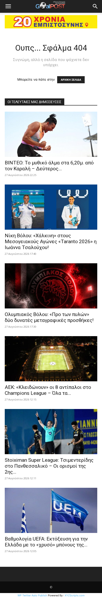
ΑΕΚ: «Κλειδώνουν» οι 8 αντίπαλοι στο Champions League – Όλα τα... (48, 390)
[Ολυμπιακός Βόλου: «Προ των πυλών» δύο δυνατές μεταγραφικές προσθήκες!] (51, 285)
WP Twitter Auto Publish (32, 595)
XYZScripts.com (75, 595)
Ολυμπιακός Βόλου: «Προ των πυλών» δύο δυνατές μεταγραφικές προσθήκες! (49, 317)
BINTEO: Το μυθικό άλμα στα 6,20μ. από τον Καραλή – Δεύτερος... (49, 165)
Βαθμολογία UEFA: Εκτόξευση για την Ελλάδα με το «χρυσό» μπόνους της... (46, 542)
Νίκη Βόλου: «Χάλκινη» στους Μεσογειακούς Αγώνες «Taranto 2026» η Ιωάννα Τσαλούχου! (51, 241)
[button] (8, 6)
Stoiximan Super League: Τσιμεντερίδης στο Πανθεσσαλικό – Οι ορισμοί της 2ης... (49, 466)
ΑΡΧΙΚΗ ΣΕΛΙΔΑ (71, 79)
